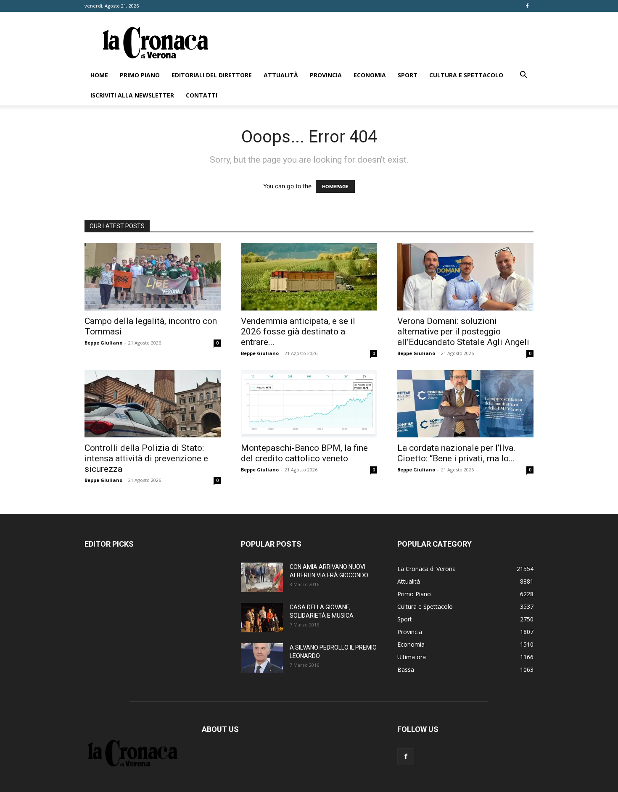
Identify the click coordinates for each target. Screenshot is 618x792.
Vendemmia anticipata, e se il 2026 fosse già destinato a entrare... (298, 331)
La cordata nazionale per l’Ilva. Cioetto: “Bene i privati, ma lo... (456, 453)
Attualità (281, 75)
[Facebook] (527, 6)
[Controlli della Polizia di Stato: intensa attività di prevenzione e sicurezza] (153, 403)
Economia (370, 75)
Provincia (326, 75)
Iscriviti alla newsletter (132, 95)
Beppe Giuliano (103, 342)
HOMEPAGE (335, 186)
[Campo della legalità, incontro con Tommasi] (153, 276)
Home (99, 75)
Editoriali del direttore (212, 75)
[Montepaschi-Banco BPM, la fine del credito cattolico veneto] (309, 403)
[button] (523, 76)
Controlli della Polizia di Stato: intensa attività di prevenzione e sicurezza (146, 458)
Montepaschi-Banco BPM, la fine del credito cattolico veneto (304, 453)
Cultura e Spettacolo (466, 75)
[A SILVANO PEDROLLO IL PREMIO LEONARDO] (262, 658)
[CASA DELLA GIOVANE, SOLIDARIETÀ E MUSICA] (262, 617)
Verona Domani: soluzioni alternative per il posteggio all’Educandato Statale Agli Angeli (463, 331)
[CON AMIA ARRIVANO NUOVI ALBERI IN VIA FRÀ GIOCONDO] (262, 577)
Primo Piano (140, 75)
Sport (407, 75)
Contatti (201, 95)
